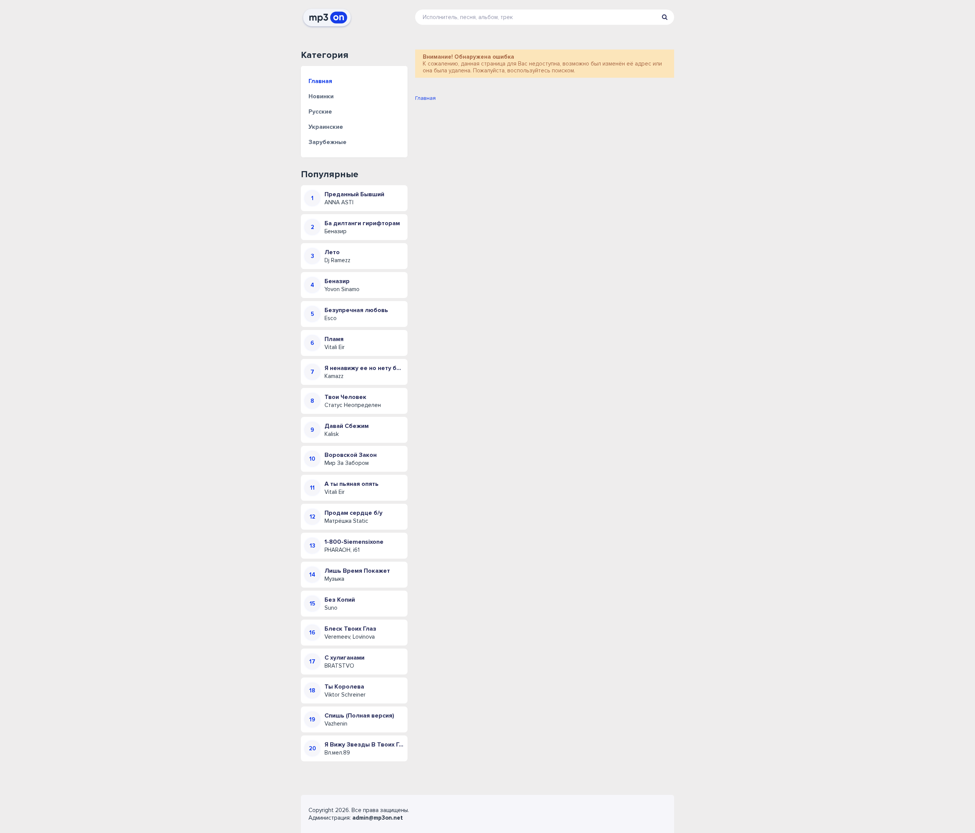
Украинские (325, 127)
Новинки (321, 96)
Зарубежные (327, 142)
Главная (320, 81)
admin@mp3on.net (377, 817)
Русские (320, 111)
